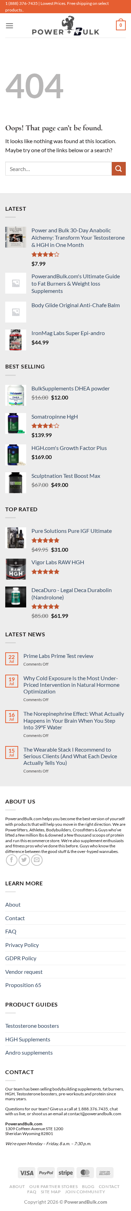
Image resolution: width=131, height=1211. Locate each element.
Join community (85, 1191)
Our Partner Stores (53, 1186)
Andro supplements (29, 1052)
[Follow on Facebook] (11, 860)
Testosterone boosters (32, 1025)
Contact (15, 918)
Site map (51, 1191)
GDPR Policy (20, 958)
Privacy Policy (22, 944)
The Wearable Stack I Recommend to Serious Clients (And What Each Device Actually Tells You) (70, 756)
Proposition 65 (23, 984)
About (13, 904)
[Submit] (119, 169)
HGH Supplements (27, 1039)
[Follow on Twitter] (24, 860)
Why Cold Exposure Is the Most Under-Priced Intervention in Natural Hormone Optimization (71, 684)
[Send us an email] (37, 860)
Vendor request (24, 971)
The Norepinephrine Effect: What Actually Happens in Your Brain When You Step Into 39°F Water (73, 720)
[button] (9, 25)
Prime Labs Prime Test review (58, 655)
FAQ (10, 931)
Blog (88, 1186)
